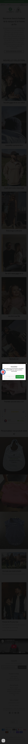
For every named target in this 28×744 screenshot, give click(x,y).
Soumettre (19, 377)
